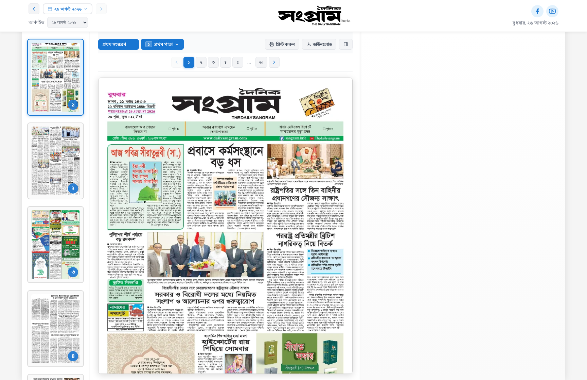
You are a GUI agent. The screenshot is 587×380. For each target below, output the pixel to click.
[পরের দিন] (101, 8)
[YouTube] (552, 11)
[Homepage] (309, 15)
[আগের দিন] (34, 8)
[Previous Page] (176, 62)
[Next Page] (274, 62)
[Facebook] (537, 11)
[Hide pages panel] (346, 44)
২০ (261, 62)
